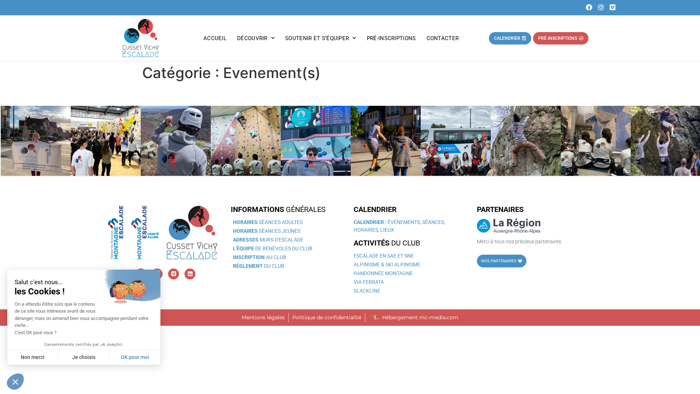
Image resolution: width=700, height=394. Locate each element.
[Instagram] (601, 7)
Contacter (443, 38)
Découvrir (252, 38)
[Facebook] (589, 7)
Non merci (32, 357)
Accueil (214, 38)
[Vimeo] (612, 7)
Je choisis (84, 357)
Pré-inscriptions (391, 38)
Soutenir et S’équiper (317, 38)
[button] (15, 381)
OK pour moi (135, 357)
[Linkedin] (189, 274)
